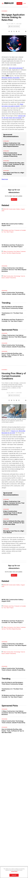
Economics (4, 11)
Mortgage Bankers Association (11, 77)
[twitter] (14, 31)
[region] (14, 872)
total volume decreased (16, 68)
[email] (19, 31)
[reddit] (16, 31)
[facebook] (9, 31)
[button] (3, 3)
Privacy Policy (14, 871)
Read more (5, 179)
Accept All (14, 875)
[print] (25, 31)
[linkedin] (11, 31)
